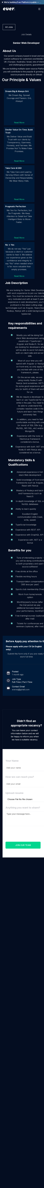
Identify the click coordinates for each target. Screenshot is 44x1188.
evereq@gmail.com (20, 689)
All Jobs (9, 27)
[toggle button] (39, 9)
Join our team (23, 845)
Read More (23, 122)
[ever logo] (9, 9)
